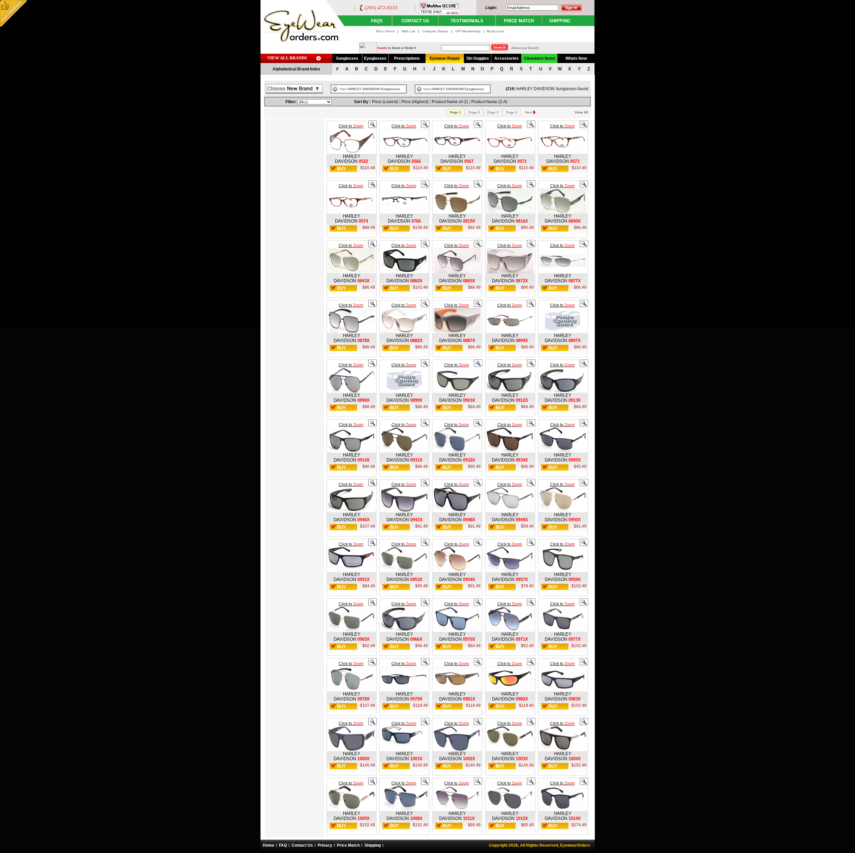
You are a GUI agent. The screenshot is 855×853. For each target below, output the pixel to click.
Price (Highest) (415, 101)
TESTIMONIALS (467, 20)
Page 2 (474, 112)
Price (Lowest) (385, 101)
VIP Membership (468, 31)
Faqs (377, 20)
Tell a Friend (385, 31)
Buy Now (342, 171)
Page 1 (455, 112)
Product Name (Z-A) (489, 101)
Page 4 (511, 112)
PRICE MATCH (519, 20)
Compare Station (435, 31)
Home (268, 845)
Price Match (348, 845)
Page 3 (493, 112)
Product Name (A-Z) (450, 101)
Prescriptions (407, 58)
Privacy (325, 845)
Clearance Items (539, 58)
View (369, 89)
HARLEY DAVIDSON (347, 159)
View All (581, 112)
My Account (495, 31)
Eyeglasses (375, 58)
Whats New (576, 58)
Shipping (372, 845)
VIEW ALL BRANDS (287, 57)
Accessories (506, 58)
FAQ (283, 845)
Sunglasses (347, 58)
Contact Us (302, 845)
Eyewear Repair (445, 58)
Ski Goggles (477, 58)
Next (528, 112)
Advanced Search (525, 48)
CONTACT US (415, 20)
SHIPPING (559, 20)
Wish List (408, 31)
